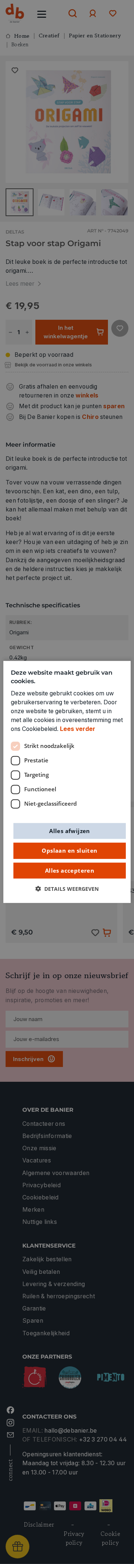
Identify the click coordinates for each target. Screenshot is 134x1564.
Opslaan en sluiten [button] (69, 850)
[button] (67, 889)
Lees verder (77, 728)
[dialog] (67, 782)
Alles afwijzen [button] (69, 830)
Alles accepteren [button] (69, 870)
